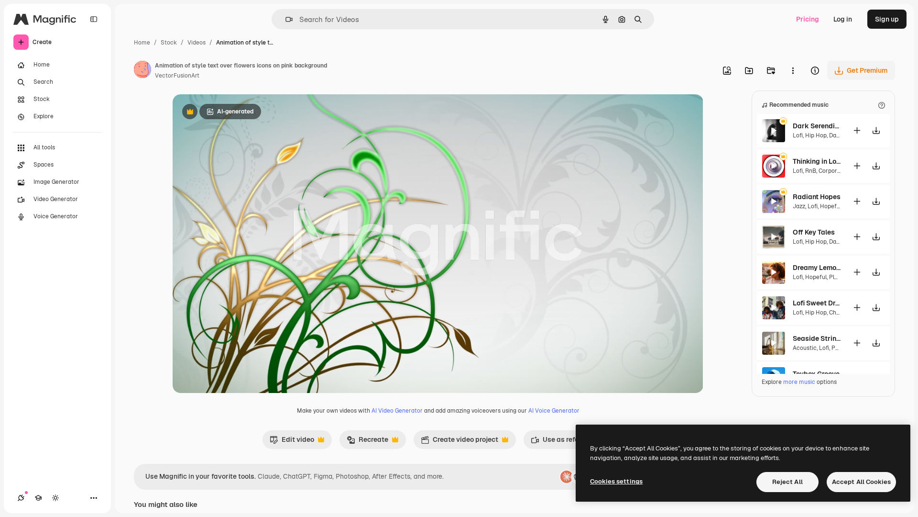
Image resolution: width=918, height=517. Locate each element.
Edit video (292, 442)
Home (142, 42)
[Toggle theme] (55, 498)
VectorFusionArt (177, 75)
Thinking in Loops (817, 161)
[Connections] (21, 498)
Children (840, 312)
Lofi (798, 135)
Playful (838, 277)
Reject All (787, 482)
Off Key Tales (814, 232)
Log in (842, 19)
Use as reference (563, 442)
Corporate (832, 171)
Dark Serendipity (817, 126)
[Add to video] (856, 130)
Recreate (367, 442)
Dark (835, 135)
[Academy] (38, 498)
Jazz (799, 206)
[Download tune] (876, 130)
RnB (810, 171)
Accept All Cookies (861, 482)
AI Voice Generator (553, 411)
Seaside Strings (817, 338)
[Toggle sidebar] (93, 19)
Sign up (887, 19)
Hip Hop (816, 135)
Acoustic (805, 348)
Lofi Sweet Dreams (817, 303)
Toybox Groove (816, 374)
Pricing (807, 19)
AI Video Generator (397, 411)
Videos (196, 42)
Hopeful (831, 206)
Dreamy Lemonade (817, 267)
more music (799, 382)
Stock (169, 42)
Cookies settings (616, 481)
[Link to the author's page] (142, 71)
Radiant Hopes (817, 196)
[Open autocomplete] (285, 19)
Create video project (459, 442)
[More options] (792, 70)
